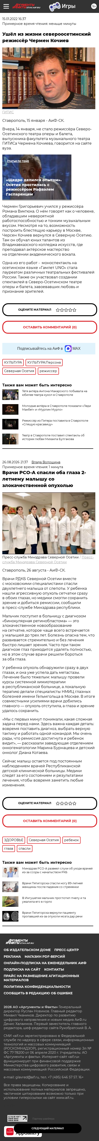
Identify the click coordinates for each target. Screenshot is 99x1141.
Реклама (12, 956)
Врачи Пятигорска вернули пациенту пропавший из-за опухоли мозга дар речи (52, 914)
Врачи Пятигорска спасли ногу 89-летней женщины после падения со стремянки (52, 885)
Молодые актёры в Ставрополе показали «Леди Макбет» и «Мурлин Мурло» (56, 407)
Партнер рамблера (43, 1118)
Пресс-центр (66, 950)
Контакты (54, 969)
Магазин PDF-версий (45, 956)
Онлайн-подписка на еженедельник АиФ (45, 963)
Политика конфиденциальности (37, 987)
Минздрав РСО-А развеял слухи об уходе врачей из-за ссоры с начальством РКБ (57, 870)
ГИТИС (8, 112)
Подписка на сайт (22, 969)
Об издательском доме (27, 950)
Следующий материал (48, 1128)
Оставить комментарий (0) (50, 327)
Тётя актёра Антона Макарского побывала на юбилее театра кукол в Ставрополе (54, 393)
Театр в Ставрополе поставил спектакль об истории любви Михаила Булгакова (53, 437)
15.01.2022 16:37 (14, 19)
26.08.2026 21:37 (15, 462)
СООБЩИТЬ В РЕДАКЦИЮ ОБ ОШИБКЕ (38, 993)
